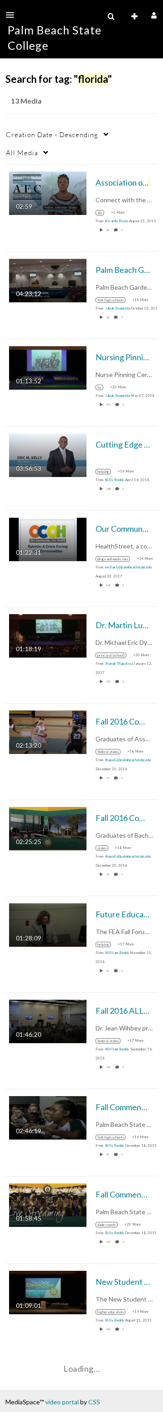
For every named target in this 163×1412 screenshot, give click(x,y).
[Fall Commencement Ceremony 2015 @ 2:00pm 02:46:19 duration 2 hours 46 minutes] (47, 1117)
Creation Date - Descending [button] (52, 134)
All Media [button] (22, 152)
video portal (62, 1402)
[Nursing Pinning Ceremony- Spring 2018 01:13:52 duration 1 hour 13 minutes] (47, 367)
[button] (12, 15)
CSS (94, 1402)
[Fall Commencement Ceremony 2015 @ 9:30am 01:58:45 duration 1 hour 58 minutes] (47, 1204)
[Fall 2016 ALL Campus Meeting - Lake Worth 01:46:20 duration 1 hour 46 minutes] (47, 1020)
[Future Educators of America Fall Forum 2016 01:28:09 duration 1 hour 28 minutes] (47, 924)
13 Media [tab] (26, 100)
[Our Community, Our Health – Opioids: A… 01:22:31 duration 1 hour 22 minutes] (47, 538)
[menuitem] (110, 17)
